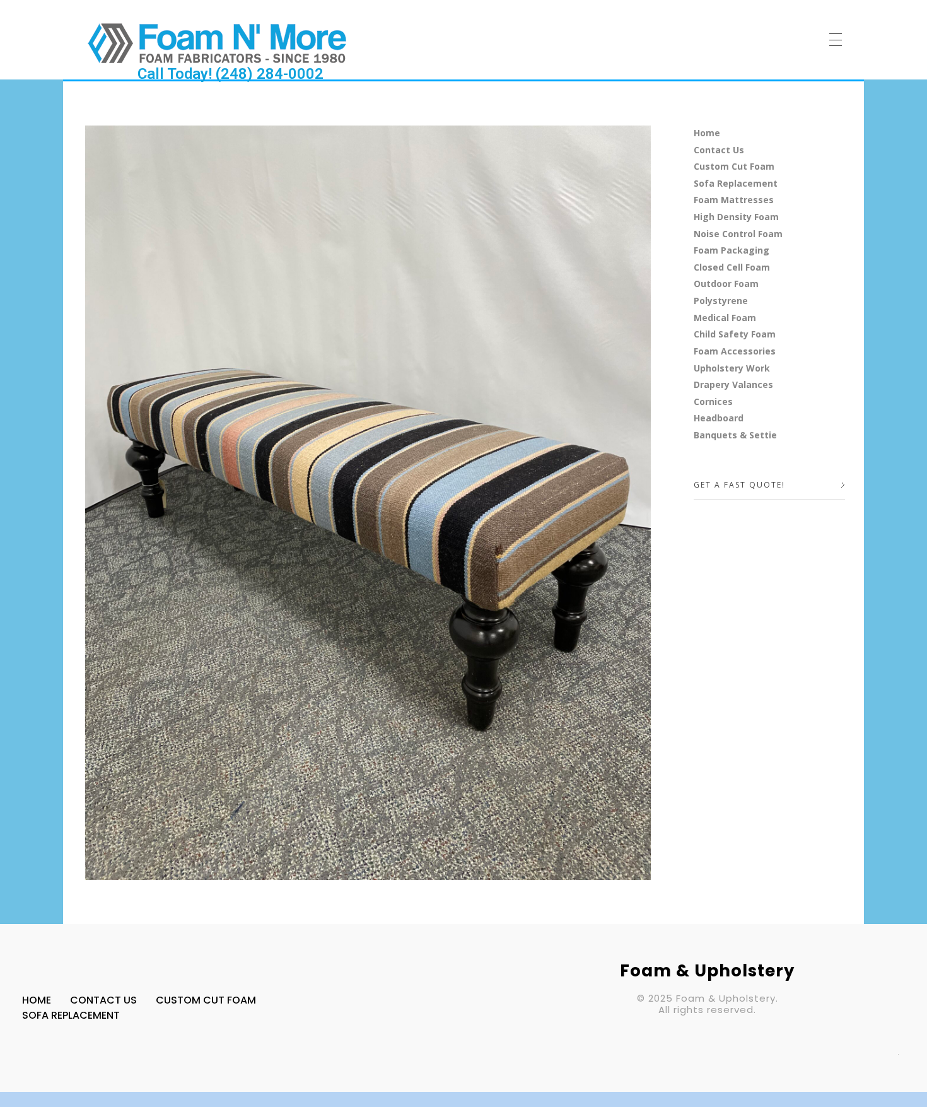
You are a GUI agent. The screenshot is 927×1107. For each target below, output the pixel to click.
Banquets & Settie (735, 435)
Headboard (718, 418)
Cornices (713, 401)
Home (707, 133)
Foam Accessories (735, 351)
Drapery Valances (733, 384)
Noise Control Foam (738, 234)
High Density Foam (736, 217)
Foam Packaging (731, 250)
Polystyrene (721, 301)
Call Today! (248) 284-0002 (230, 74)
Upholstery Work (732, 368)
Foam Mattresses (734, 200)
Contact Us (719, 150)
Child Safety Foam (735, 334)
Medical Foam (725, 318)
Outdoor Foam (726, 284)
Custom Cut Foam (734, 166)
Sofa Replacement (736, 183)
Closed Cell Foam (732, 267)
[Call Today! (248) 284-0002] (217, 42)
